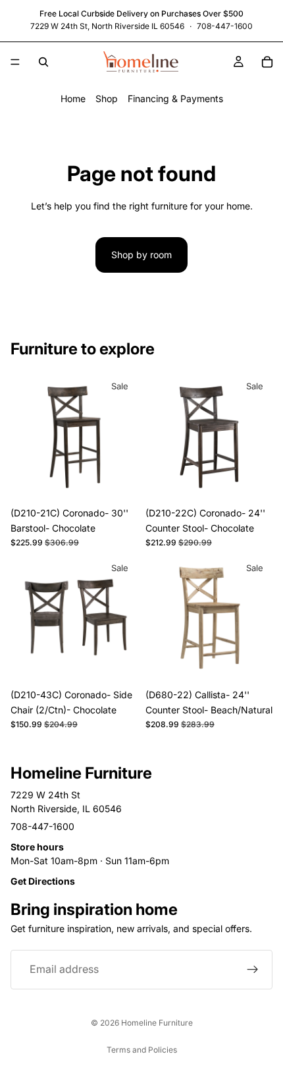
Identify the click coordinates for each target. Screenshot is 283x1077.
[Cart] (267, 61)
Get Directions (43, 881)
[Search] (43, 61)
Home (73, 98)
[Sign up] (253, 969)
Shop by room (141, 254)
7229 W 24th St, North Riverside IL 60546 (107, 26)
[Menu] (15, 62)
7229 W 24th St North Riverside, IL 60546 (66, 801)
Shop (106, 98)
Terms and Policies (142, 1050)
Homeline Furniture (157, 1023)
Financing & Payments (175, 98)
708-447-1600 (225, 26)
